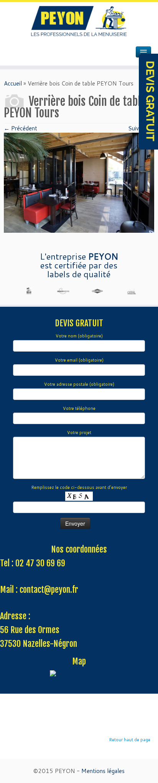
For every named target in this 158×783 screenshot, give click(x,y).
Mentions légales (103, 771)
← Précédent (20, 128)
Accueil (13, 83)
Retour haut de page (129, 740)
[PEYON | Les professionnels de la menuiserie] (79, 21)
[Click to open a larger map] (79, 674)
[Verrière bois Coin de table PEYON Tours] (79, 182)
